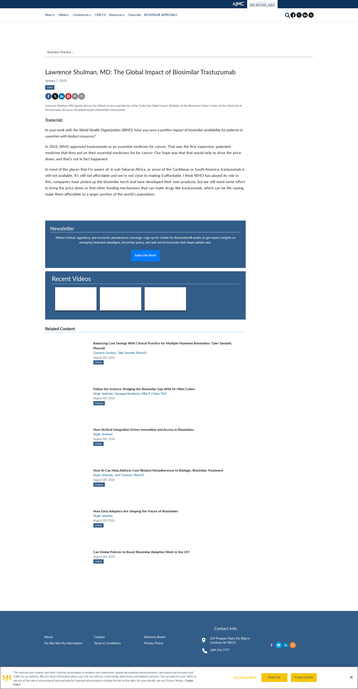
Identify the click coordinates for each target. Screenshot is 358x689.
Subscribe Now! (145, 255)
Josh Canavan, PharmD (129, 475)
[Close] (351, 677)
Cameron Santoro (104, 353)
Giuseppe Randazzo (127, 393)
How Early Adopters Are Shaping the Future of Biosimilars (135, 511)
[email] (75, 96)
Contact (99, 637)
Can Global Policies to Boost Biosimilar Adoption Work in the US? (141, 552)
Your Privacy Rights (244, 677)
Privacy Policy (153, 643)
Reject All (274, 677)
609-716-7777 (220, 650)
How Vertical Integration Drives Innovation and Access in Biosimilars (143, 429)
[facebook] (48, 96)
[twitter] (55, 96)
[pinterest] (68, 96)
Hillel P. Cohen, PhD (154, 393)
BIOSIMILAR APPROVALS (160, 15)
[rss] (293, 645)
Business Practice (59, 52)
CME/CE (100, 15)
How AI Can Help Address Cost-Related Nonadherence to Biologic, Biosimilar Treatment (158, 470)
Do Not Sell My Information (63, 643)
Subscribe (134, 15)
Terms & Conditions (107, 643)
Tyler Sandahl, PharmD (132, 353)
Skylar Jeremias (103, 393)
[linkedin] (61, 96)
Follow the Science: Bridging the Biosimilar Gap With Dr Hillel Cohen (144, 389)
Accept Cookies (303, 677)
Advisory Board (154, 637)
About (48, 637)
